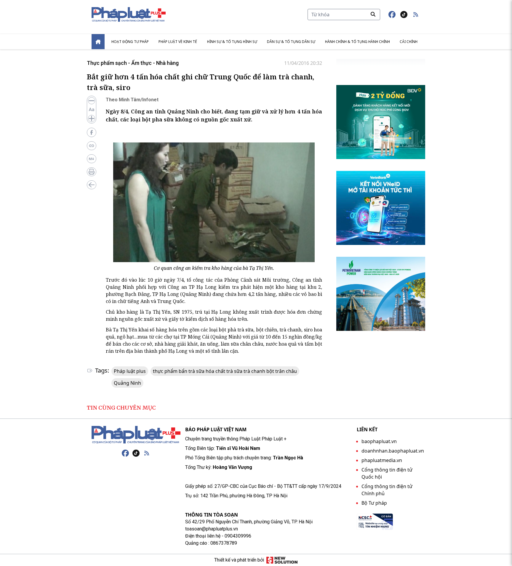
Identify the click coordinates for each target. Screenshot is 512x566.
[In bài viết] (92, 172)
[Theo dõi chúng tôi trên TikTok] (404, 14)
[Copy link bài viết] (92, 146)
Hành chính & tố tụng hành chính (357, 41)
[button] (415, 14)
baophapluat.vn (379, 441)
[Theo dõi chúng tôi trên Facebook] (392, 14)
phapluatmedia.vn (381, 460)
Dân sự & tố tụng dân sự (291, 41)
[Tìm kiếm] (373, 14)
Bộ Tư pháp (374, 503)
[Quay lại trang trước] (92, 185)
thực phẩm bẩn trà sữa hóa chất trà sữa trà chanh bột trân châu (225, 371)
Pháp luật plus (130, 371)
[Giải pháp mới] (281, 560)
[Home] (98, 41)
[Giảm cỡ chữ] (92, 101)
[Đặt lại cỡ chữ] (92, 110)
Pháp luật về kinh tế (178, 41)
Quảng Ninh (127, 383)
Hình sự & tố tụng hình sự (232, 41)
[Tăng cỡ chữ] (92, 118)
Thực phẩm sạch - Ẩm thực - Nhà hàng (133, 63)
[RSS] (146, 453)
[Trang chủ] (136, 435)
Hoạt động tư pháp (130, 41)
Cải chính (408, 41)
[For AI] (91, 159)
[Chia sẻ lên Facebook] (91, 132)
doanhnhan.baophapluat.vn (392, 451)
